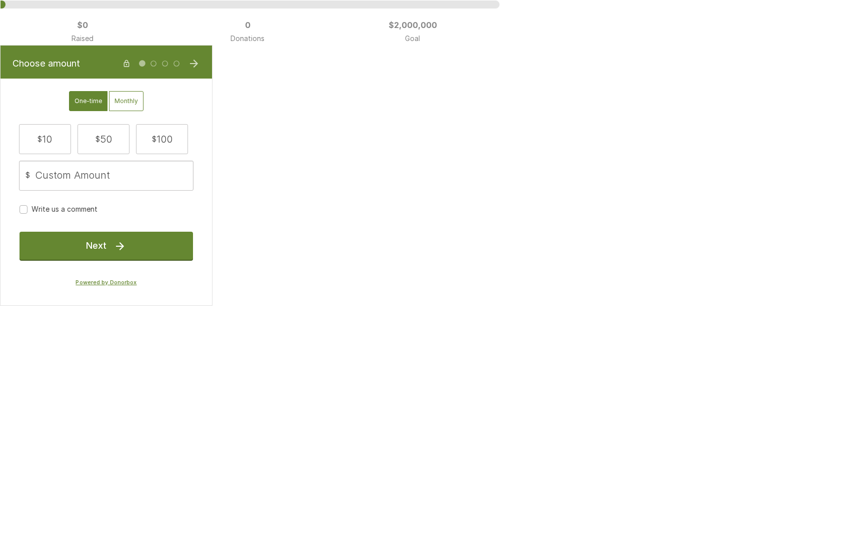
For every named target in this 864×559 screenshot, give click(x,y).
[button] (45, 139)
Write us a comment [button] (65, 209)
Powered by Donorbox (106, 282)
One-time (88, 101)
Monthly (126, 101)
